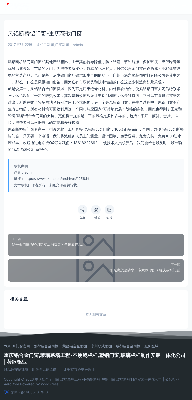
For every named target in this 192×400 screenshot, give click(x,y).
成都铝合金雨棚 (128, 346)
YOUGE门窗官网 (17, 346)
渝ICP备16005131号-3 (30, 392)
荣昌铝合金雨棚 (74, 346)
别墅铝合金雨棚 (46, 346)
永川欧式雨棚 (101, 346)
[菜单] (184, 7)
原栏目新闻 (45, 44)
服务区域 (151, 346)
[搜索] (173, 6)
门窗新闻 (62, 44)
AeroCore (11, 384)
